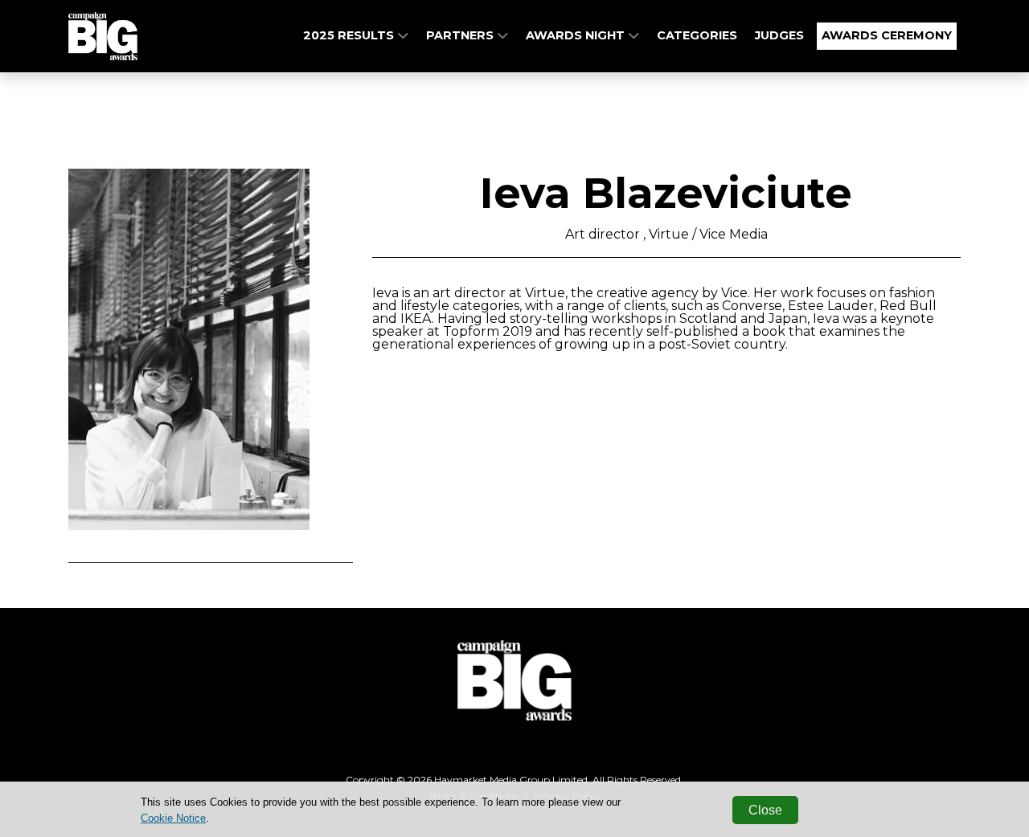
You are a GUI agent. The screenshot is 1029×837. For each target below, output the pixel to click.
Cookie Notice (173, 818)
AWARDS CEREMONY (887, 35)
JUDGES (779, 35)
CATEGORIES (697, 35)
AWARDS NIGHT (577, 35)
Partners (461, 35)
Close (765, 810)
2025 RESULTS (350, 35)
